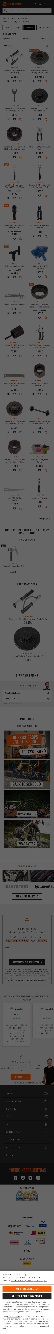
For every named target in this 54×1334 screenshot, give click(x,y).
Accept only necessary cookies (27, 1296)
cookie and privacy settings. (29, 1280)
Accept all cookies (25, 1289)
